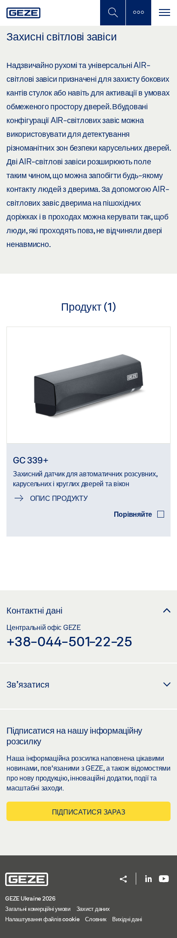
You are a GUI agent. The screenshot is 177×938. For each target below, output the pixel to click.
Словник (95, 919)
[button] (123, 880)
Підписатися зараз (88, 812)
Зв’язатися (27, 684)
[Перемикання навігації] (164, 12)
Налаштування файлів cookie (42, 919)
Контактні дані (34, 610)
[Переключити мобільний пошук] (112, 12)
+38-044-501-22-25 (69, 641)
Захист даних (93, 908)
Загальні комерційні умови (37, 908)
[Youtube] (164, 879)
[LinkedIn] (148, 879)
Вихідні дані (127, 919)
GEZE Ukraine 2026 (30, 898)
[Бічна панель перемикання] (138, 12)
